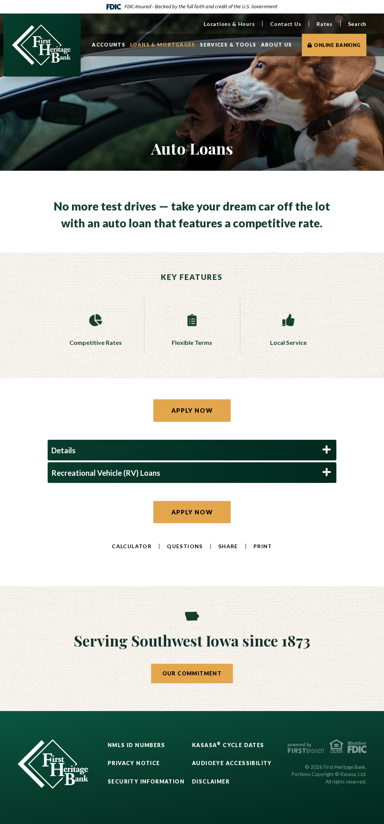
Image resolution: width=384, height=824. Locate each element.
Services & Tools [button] (228, 45)
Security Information (146, 781)
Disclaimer (211, 781)
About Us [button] (276, 45)
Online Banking (337, 45)
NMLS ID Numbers (136, 745)
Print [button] (263, 546)
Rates (324, 24)
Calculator (132, 546)
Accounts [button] (108, 45)
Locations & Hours (229, 24)
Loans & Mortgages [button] (162, 45)
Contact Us (285, 24)
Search (357, 24)
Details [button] (63, 450)
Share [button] (228, 546)
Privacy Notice (134, 763)
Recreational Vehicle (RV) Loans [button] (105, 472)
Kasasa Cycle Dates (228, 745)
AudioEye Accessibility (232, 763)
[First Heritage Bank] (41, 44)
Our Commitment (192, 673)
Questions (185, 546)
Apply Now (192, 410)
